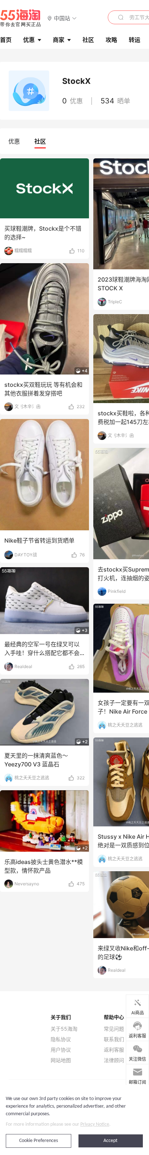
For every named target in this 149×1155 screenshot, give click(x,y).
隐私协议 (61, 1039)
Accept (110, 1140)
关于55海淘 (64, 1029)
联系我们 (114, 1039)
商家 (58, 39)
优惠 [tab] (14, 141)
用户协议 (61, 1050)
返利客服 (114, 1050)
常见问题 (114, 1029)
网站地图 (61, 1060)
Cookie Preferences (38, 1140)
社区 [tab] (40, 141)
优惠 (29, 39)
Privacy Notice (94, 1124)
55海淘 (20, 18)
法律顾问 (114, 1060)
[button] (62, 18)
